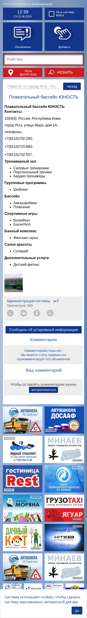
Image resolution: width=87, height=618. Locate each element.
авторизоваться (43, 390)
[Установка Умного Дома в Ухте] (64, 537)
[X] (76, 313)
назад (72, 86)
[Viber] (63, 313)
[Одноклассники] (36, 313)
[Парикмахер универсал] (64, 479)
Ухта (28, 71)
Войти (60, 15)
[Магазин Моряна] (23, 508)
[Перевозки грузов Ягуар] (64, 508)
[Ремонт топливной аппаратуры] (64, 449)
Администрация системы (42, 4)
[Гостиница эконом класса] (23, 479)
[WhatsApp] (10, 313)
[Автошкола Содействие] (22, 420)
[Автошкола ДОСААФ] (64, 420)
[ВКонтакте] (23, 313)
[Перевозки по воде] (22, 449)
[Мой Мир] (50, 313)
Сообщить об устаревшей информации (43, 329)
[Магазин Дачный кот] (23, 537)
